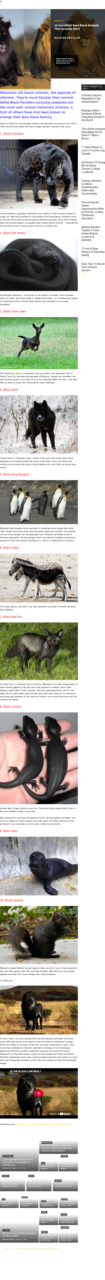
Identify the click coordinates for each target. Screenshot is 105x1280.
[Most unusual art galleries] (48, 1162)
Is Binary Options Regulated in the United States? (91, 98)
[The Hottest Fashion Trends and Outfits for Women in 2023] (68, 1200)
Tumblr (65, 1266)
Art (43, 1163)
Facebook (66, 1262)
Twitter (65, 1270)
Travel (44, 1212)
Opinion (58, 1180)
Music (31, 1176)
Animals (59, 21)
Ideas (43, 1201)
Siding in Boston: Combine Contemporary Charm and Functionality (91, 187)
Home (7, 1249)
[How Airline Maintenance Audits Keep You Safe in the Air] (48, 1216)
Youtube (66, 1274)
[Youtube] (60, 1274)
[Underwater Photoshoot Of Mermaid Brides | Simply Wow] (29, 1200)
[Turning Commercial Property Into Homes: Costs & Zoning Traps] (68, 1234)
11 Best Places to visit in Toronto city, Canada (93, 150)
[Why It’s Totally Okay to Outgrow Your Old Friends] (48, 1234)
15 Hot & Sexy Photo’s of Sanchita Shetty (92, 252)
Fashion (24, 1197)
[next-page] (84, 274)
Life (3, 1199)
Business (65, 1227)
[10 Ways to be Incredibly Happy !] (49, 1200)
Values (44, 1232)
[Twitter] (60, 1270)
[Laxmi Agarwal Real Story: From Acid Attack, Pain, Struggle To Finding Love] (19, 1151)
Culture (64, 1156)
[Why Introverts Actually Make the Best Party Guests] (68, 1216)
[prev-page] (82, 274)
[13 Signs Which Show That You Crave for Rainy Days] (9, 1200)
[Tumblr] (60, 1266)
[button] (103, 5)
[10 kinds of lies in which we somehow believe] (65, 1181)
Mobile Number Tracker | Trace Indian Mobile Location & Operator (90, 233)
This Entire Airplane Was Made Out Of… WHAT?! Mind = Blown (93, 133)
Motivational (7, 1156)
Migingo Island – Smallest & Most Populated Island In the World (92, 115)
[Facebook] (60, 1262)
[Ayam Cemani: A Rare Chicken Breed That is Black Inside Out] (66, 48)
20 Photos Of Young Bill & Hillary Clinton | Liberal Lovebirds (93, 167)
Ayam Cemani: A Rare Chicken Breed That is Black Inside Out (65, 61)
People (64, 1214)
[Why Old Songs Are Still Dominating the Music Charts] (19, 1225)
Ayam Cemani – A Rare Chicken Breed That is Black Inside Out (44, 1124)
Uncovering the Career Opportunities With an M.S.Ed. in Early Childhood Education (92, 210)
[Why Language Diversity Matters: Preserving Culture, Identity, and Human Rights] (68, 1162)
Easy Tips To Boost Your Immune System (93, 267)
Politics (5, 1176)
